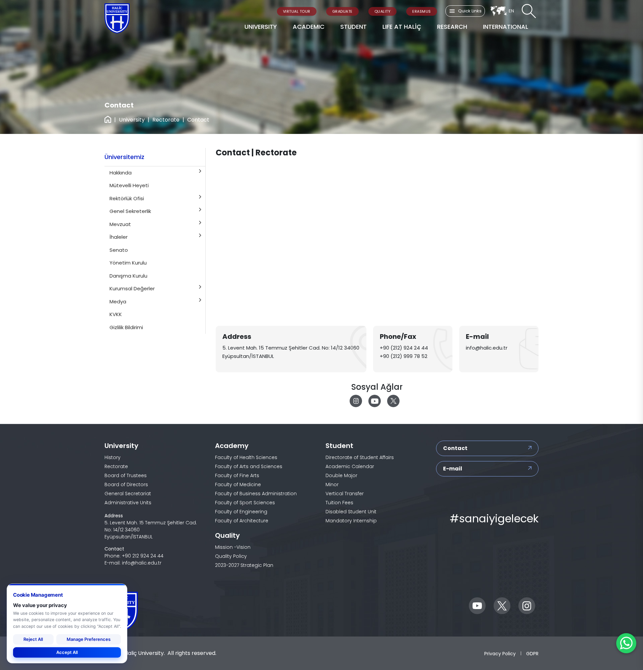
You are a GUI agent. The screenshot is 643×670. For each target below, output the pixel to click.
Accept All (67, 652)
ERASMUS (421, 11)
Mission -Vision (233, 547)
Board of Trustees (125, 475)
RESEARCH (452, 26)
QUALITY (382, 11)
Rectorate (166, 120)
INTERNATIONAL (505, 26)
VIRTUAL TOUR (296, 11)
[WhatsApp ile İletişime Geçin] (626, 643)
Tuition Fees (339, 502)
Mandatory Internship (351, 520)
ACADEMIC (309, 26)
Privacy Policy (500, 653)
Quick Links (470, 11)
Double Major (341, 475)
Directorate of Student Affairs (360, 457)
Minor (332, 484)
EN (511, 11)
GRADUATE (342, 11)
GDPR (532, 653)
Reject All (33, 639)
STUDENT (353, 26)
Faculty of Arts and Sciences (248, 466)
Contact (455, 448)
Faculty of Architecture (241, 520)
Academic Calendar (350, 466)
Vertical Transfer (345, 493)
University (132, 120)
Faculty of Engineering (241, 511)
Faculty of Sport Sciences (245, 502)
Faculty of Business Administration (256, 493)
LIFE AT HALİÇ (401, 26)
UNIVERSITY (260, 26)
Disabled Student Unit (351, 511)
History (112, 457)
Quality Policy (231, 556)
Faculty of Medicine (238, 484)
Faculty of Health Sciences (246, 457)
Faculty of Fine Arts (237, 475)
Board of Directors (126, 484)
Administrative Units (127, 502)
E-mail (452, 468)
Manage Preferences (89, 639)
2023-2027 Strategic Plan (244, 565)
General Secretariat (127, 493)
